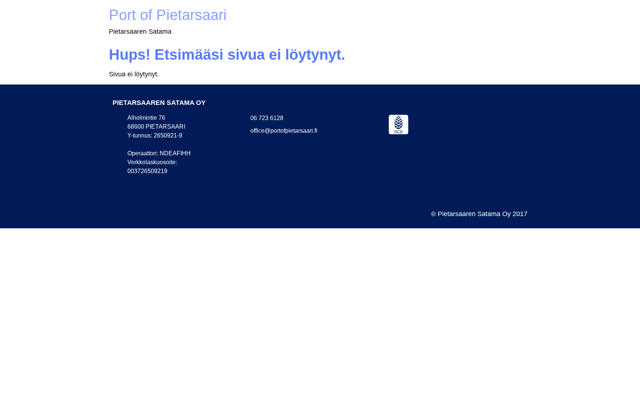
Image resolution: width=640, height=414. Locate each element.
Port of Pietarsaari (168, 15)
